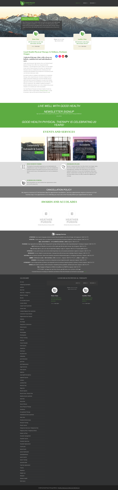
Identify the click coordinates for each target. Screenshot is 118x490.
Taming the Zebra (44, 90)
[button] (33, 149)
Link (49, 92)
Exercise (22, 329)
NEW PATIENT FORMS (34, 164)
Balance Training (24, 295)
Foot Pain (22, 340)
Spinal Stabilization (24, 451)
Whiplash (22, 475)
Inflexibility (22, 356)
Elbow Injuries (23, 327)
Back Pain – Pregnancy (25, 292)
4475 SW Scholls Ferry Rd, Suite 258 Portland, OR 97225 (35, 42)
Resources (92, 3)
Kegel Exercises (23, 367)
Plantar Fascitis (23, 425)
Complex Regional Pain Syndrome (27, 311)
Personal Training (24, 422)
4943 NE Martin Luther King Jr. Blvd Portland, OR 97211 (82, 42)
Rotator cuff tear (24, 433)
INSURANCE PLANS (73, 164)
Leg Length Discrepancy (25, 374)
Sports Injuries (23, 457)
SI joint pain (23, 446)
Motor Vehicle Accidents (84, 143)
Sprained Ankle (23, 462)
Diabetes (22, 319)
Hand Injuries (23, 345)
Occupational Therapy (25, 412)
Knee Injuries (23, 369)
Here (85, 271)
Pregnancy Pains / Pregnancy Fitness (28, 430)
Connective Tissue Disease (26, 313)
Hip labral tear (23, 353)
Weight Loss (23, 473)
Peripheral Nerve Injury (25, 420)
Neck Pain (22, 398)
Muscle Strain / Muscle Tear (26, 393)
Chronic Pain (23, 308)
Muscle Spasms (23, 390)
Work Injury (22, 481)
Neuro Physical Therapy (25, 406)
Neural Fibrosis (23, 404)
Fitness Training (23, 337)
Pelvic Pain (22, 417)
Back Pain (22, 290)
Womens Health (23, 478)
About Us (78, 3)
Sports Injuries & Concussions (59, 144)
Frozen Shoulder (24, 343)
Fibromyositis (23, 335)
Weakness (22, 470)
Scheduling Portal (34, 180)
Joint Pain (22, 361)
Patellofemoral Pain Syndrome (27, 414)
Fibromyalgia (23, 332)
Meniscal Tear (23, 385)
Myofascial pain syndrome (26, 396)
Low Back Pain (23, 382)
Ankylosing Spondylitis (25, 284)
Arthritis (22, 287)
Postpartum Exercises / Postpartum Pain (29, 428)
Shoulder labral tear (24, 441)
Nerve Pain (22, 401)
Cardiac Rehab (23, 303)
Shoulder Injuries (24, 438)
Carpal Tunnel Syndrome (25, 305)
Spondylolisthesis (24, 454)
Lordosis (22, 380)
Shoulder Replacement (25, 444)
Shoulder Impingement (25, 436)
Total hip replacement (25, 465)
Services (85, 3)
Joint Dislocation (23, 359)
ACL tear (22, 282)
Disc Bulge (22, 321)
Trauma (22, 467)
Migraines (22, 388)
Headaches (22, 348)
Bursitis (22, 298)
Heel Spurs (22, 351)
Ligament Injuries (24, 377)
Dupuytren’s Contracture (25, 324)
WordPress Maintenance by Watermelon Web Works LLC (69, 488)
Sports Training (23, 459)
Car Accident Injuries (25, 300)
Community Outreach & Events (33, 147)
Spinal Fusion (23, 449)
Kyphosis (22, 372)
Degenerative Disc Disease (26, 316)
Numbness (22, 409)
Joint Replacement (24, 364)
